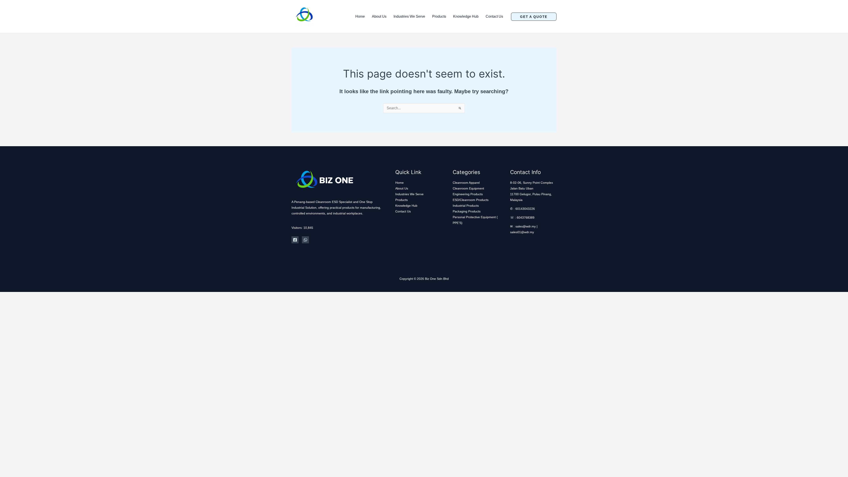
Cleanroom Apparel (466, 182)
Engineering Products (468, 194)
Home (360, 16)
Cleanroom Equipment (468, 188)
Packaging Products (467, 211)
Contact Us (494, 16)
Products (439, 16)
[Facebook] (295, 239)
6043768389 (525, 217)
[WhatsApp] (305, 239)
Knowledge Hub (466, 16)
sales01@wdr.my (522, 232)
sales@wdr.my (525, 226)
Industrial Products (466, 205)
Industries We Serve (409, 16)
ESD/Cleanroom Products (470, 200)
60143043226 (525, 208)
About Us (379, 16)
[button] (533, 17)
